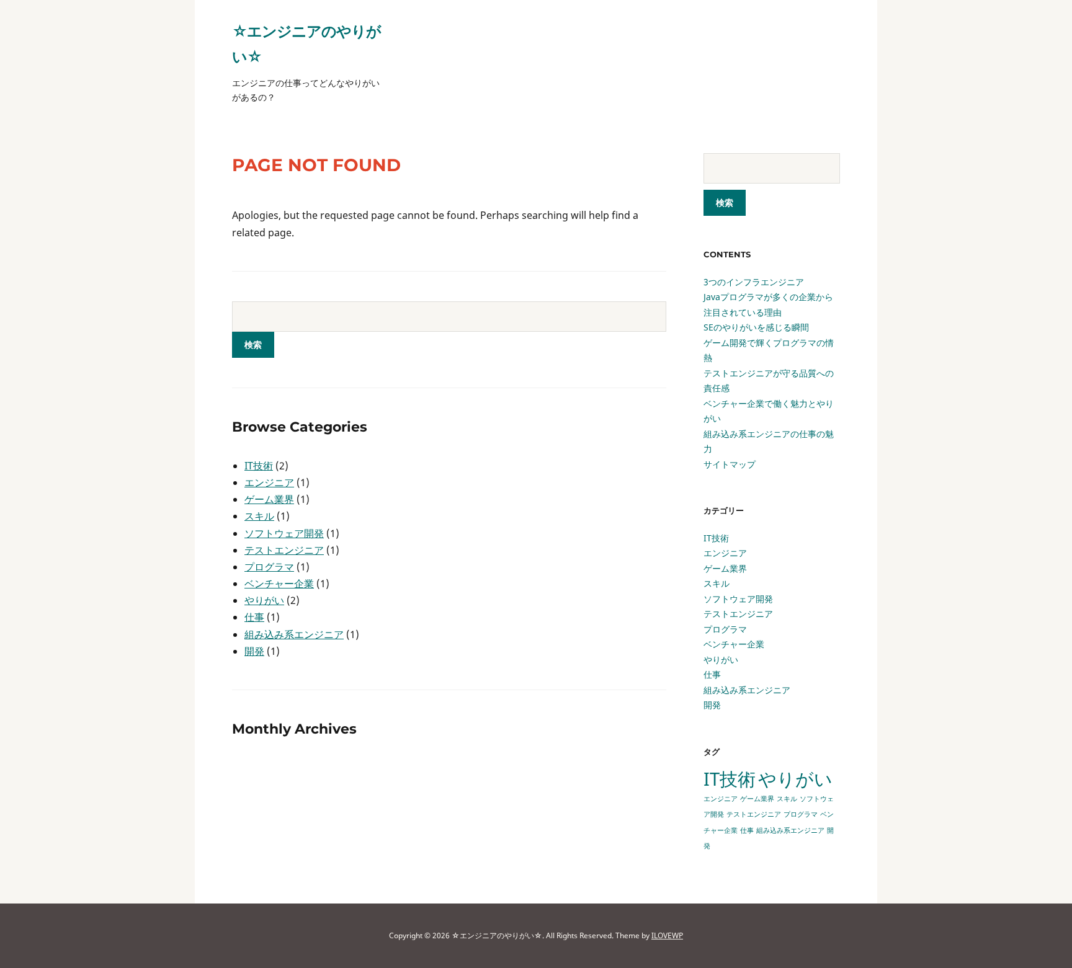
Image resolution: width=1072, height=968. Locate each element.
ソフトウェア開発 (284, 533)
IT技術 (258, 466)
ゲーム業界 (269, 499)
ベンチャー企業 (279, 583)
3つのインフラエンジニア (754, 282)
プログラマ (269, 567)
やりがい (264, 600)
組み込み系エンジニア (294, 634)
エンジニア (269, 482)
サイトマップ (730, 464)
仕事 (254, 617)
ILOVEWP (667, 935)
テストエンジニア (284, 550)
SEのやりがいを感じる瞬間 (756, 327)
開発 (254, 651)
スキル (259, 516)
